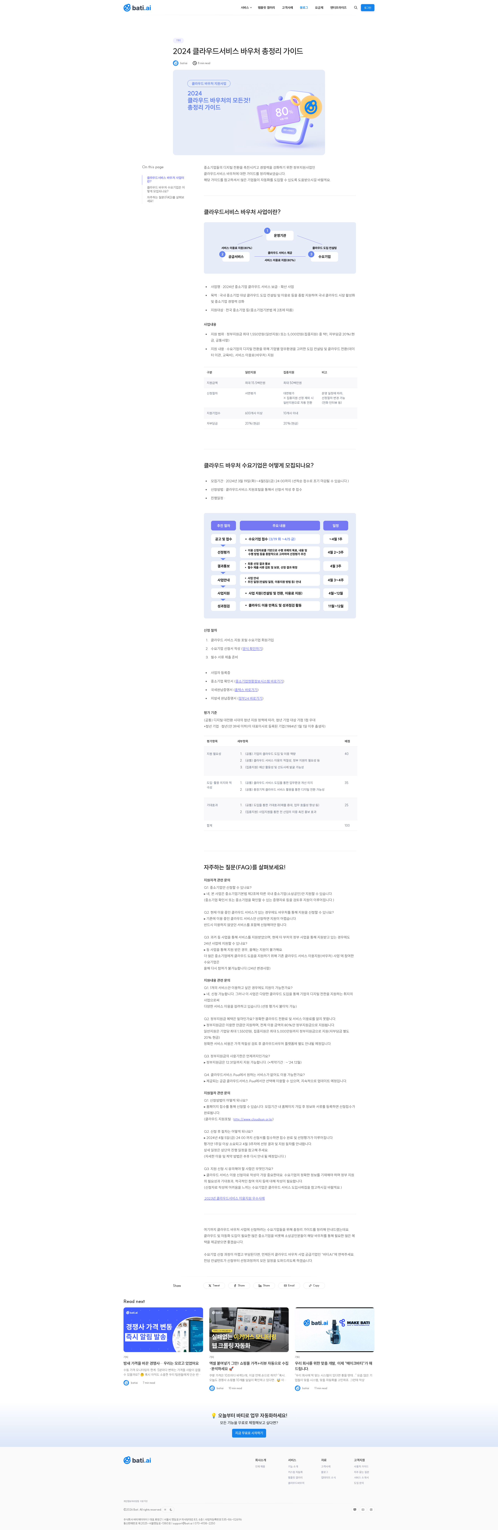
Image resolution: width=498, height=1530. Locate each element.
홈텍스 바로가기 (246, 690)
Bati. (136, 1509)
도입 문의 (359, 1483)
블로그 (324, 1472)
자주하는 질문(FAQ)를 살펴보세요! (165, 199)
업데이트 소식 (328, 1477)
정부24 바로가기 (250, 698)
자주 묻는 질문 (361, 1472)
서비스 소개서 (361, 1477)
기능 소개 (293, 1466)
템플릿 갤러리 (295, 1477)
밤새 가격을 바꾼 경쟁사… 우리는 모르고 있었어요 (161, 1363)
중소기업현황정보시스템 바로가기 (259, 681)
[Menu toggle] (251, 7)
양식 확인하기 (252, 648)
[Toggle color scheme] (168, 1510)
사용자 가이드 (361, 1466)
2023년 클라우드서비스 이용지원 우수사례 (234, 1198)
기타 (178, 40)
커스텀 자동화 (295, 1472)
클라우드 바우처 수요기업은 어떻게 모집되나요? (166, 189)
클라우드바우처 (296, 1483)
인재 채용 (260, 1466)
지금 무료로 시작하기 (249, 1433)
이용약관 (144, 1501)
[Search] (355, 7)
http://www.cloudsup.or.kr (252, 1119)
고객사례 (326, 1466)
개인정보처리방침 (131, 1501)
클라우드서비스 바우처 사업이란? (165, 179)
